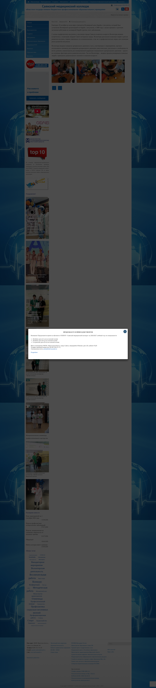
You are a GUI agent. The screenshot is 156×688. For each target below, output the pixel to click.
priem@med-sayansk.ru (50, 349)
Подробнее (34, 352)
